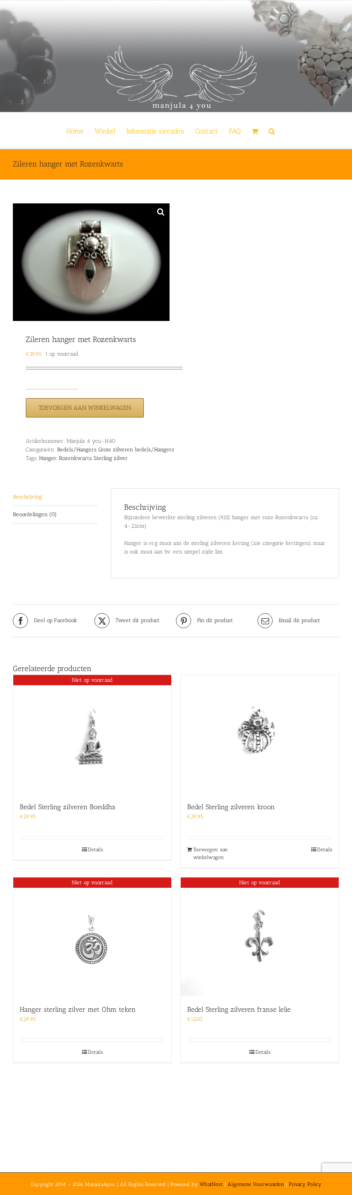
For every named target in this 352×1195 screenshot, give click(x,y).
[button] (272, 130)
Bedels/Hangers (76, 449)
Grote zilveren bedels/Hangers (136, 449)
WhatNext (211, 1184)
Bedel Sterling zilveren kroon (231, 807)
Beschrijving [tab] (27, 496)
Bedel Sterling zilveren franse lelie (239, 1009)
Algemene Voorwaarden (256, 1184)
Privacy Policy (305, 1184)
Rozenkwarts (75, 458)
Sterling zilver (111, 458)
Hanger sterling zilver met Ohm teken (78, 1009)
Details (95, 850)
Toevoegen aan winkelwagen (85, 407)
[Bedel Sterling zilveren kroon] (260, 734)
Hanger (48, 458)
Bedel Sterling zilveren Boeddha (67, 807)
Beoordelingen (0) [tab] (35, 514)
